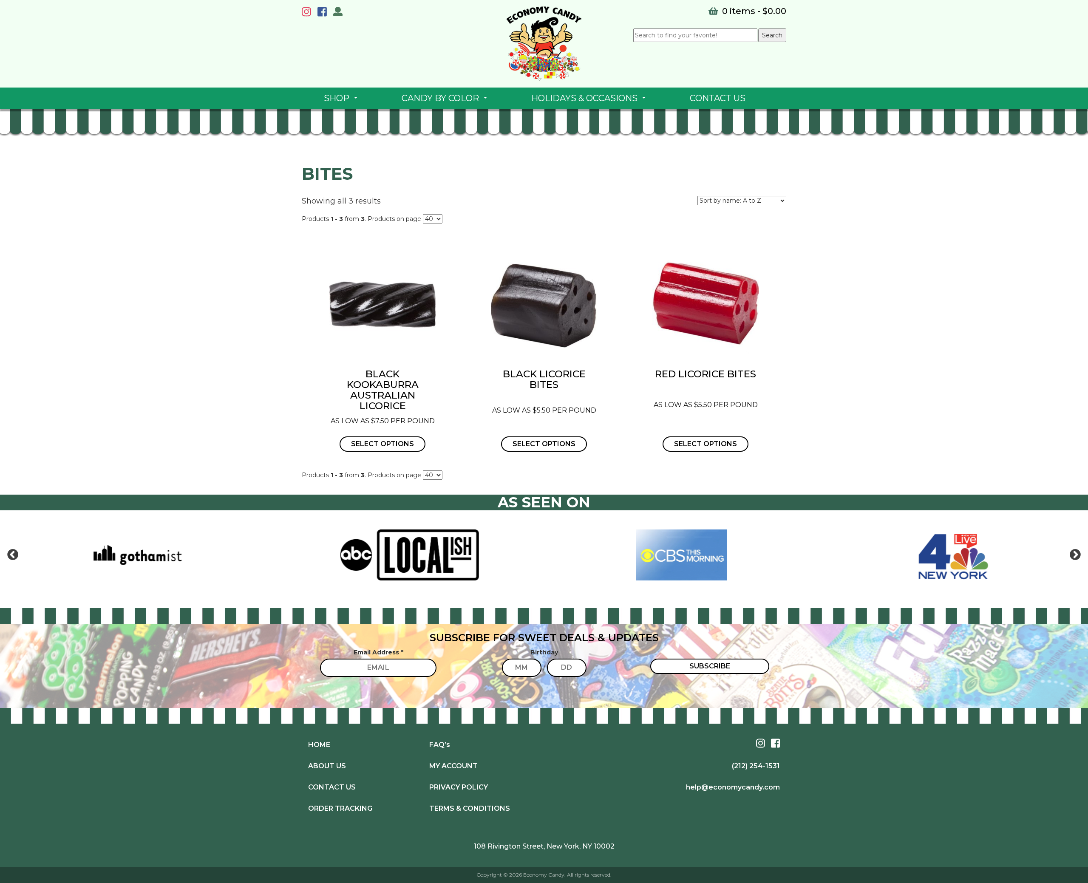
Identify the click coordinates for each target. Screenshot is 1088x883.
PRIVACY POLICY (458, 787)
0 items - (753, 11)
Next (1075, 554)
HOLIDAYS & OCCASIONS (590, 100)
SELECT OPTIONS (382, 444)
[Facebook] (324, 13)
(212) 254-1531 (756, 766)
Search (772, 35)
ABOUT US (327, 766)
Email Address (378, 652)
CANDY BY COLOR (446, 100)
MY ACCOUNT (453, 766)
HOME (319, 745)
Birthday (544, 652)
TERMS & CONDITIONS (469, 808)
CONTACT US (717, 98)
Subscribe (709, 666)
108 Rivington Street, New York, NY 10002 (544, 846)
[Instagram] (308, 13)
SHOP (342, 100)
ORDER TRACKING (340, 808)
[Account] (338, 12)
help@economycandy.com (733, 787)
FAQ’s (439, 745)
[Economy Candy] (544, 43)
